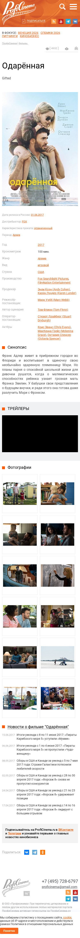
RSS (53, 21)
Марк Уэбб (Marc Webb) (54, 299)
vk (75, 21)
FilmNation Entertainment (54, 282)
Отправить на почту (76, 48)
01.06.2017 (37, 214)
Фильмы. (23, 43)
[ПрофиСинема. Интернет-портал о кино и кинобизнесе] (19, 8)
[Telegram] (34, 852)
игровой (43, 265)
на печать (66, 48)
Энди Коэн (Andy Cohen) (54, 289)
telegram (68, 21)
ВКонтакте (65, 830)
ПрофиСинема (9, 43)
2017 (41, 244)
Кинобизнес (29, 36)
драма (42, 258)
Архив (16, 234)
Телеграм (14, 833)
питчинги (10, 36)
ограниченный (43, 228)
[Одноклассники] (42, 852)
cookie (67, 917)
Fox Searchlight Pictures (53, 278)
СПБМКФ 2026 (50, 32)
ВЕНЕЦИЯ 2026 (28, 32)
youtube (61, 21)
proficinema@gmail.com (59, 887)
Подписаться (36, 20)
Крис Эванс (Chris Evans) (54, 327)
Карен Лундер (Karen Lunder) (57, 293)
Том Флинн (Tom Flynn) (53, 309)
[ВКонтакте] (26, 852)
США (41, 272)
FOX (24, 221)
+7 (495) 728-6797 (60, 881)
